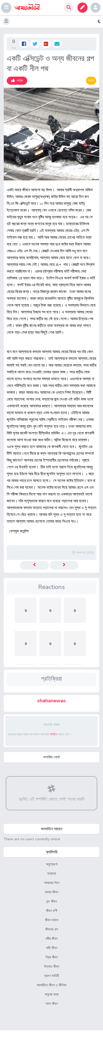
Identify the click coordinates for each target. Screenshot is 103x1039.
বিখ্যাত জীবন (51, 966)
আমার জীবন (51, 892)
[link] (17, 81)
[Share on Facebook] (24, 44)
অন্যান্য (51, 873)
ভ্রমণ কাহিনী (51, 975)
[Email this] (57, 44)
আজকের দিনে (51, 882)
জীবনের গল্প (51, 929)
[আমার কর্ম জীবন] (34, 565)
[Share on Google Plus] (46, 44)
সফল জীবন (52, 1003)
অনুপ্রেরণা (52, 864)
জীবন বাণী (51, 910)
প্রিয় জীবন (52, 957)
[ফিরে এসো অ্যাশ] (64, 565)
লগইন (95, 8)
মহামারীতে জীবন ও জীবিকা (51, 985)
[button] (6, 8)
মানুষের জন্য (51, 994)
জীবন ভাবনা (51, 920)
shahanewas (51, 701)
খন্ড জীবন (51, 901)
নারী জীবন (51, 948)
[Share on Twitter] (35, 44)
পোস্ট (91, 80)
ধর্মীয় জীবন (52, 938)
